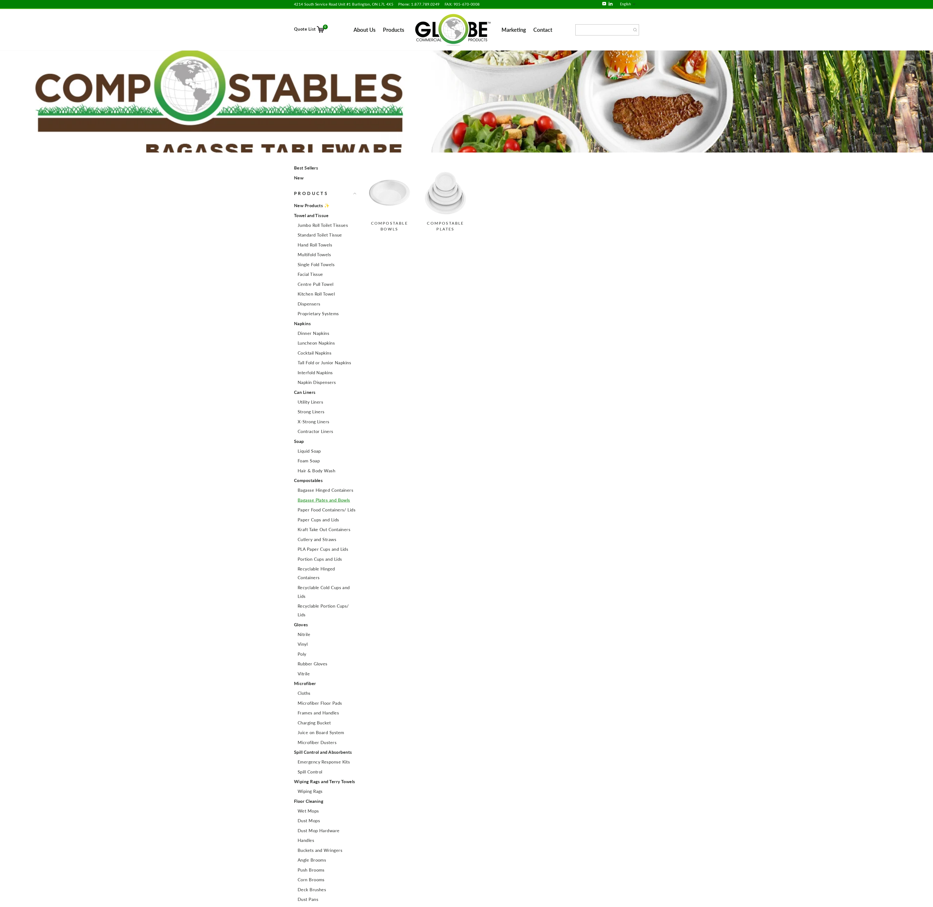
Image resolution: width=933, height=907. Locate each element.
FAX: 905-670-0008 (462, 4)
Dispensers (309, 303)
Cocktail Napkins (314, 353)
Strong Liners (311, 411)
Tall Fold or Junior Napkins (324, 362)
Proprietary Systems (318, 313)
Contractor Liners (315, 431)
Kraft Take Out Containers (324, 529)
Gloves (301, 624)
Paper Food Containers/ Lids (326, 509)
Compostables (308, 480)
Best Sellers (306, 167)
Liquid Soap (309, 451)
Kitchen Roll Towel (316, 294)
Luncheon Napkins (316, 343)
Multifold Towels (314, 254)
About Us (365, 29)
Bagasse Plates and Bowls (324, 500)
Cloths (304, 693)
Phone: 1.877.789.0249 (419, 4)
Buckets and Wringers (320, 850)
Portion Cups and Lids (320, 559)
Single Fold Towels (316, 264)
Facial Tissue (310, 274)
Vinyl (303, 644)
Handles (306, 840)
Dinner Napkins (313, 333)
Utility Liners (310, 402)
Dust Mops (309, 820)
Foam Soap (309, 460)
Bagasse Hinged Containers (325, 490)
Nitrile (304, 634)
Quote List (310, 29)
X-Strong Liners (313, 421)
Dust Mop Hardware (319, 830)
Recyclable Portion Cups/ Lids (323, 610)
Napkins (302, 323)
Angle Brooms (312, 860)
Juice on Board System (321, 732)
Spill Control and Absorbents (323, 752)
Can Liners (305, 392)
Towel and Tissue (311, 215)
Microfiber (305, 683)
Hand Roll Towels (315, 244)
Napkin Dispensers (317, 382)
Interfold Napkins (315, 372)
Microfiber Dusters (317, 742)
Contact (542, 29)
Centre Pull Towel (316, 284)
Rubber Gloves (313, 663)
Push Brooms (311, 870)
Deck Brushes (312, 889)
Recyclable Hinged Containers (316, 573)
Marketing (513, 29)
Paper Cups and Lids (318, 519)
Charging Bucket (314, 722)
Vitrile (304, 673)
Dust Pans (308, 899)
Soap (299, 441)
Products (393, 29)
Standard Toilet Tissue (320, 234)
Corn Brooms (311, 879)
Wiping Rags (310, 791)
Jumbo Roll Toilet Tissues (323, 225)
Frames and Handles (318, 712)
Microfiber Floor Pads (320, 703)
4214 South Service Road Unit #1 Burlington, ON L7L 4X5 (343, 4)
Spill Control (310, 771)
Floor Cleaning (308, 801)
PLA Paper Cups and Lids (323, 549)
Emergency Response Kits (324, 761)
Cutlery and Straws (317, 539)
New (298, 177)
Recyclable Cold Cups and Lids (324, 592)
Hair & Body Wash (316, 470)
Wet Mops (308, 811)
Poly (302, 654)
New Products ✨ (311, 205)
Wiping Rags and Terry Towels (324, 781)
